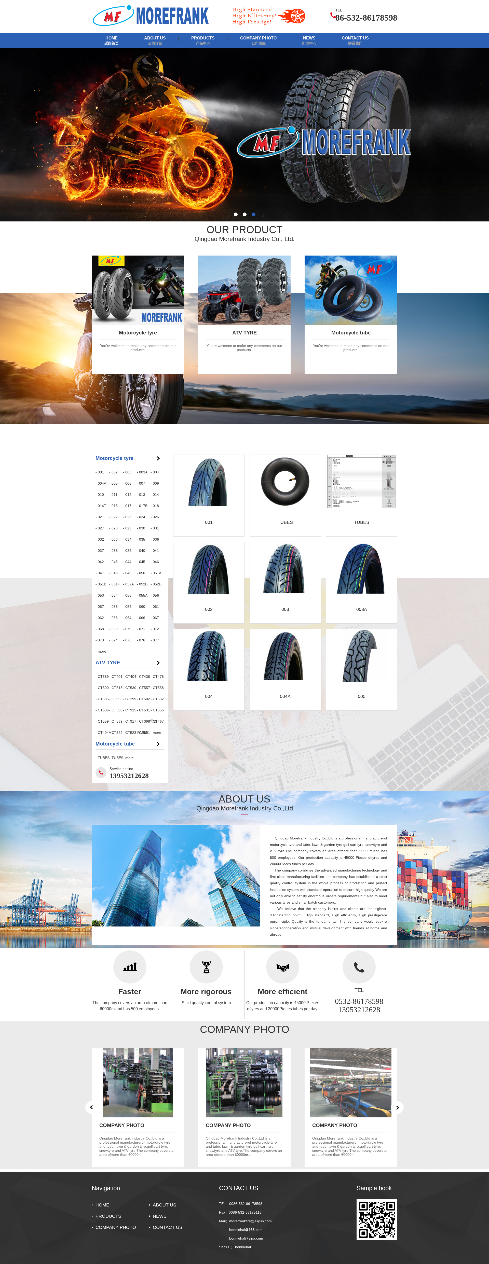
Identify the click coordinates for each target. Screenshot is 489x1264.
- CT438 (143, 677)
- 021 (100, 517)
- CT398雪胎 (144, 721)
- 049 (127, 573)
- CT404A (102, 733)
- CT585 (102, 699)
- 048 (113, 573)
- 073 (100, 640)
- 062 (100, 618)
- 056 (155, 595)
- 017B (142, 506)
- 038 (113, 551)
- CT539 (116, 721)
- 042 (100, 562)
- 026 (155, 517)
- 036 (155, 539)
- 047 (100, 573)
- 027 (100, 528)
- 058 (113, 607)
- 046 (155, 562)
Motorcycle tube (115, 744)
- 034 (127, 539)
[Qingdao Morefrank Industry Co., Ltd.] (155, 15)
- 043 (113, 562)
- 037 (100, 551)
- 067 (155, 618)
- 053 (100, 595)
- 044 (127, 562)
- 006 (127, 483)
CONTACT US (355, 40)
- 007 (141, 483)
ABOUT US (155, 40)
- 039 (127, 551)
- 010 (100, 495)
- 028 (113, 528)
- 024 (141, 517)
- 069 (113, 629)
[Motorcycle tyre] (244, 134)
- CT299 (129, 699)
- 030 (141, 528)
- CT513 (116, 688)
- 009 (155, 483)
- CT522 (116, 733)
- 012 (127, 495)
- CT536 (102, 710)
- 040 (141, 551)
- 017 (127, 506)
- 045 (141, 562)
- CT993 (116, 699)
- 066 (141, 618)
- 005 (113, 483)
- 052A (128, 584)
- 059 (127, 607)
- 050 (141, 573)
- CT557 (143, 688)
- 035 (141, 539)
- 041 (155, 551)
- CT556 (157, 710)
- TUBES (102, 758)
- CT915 (129, 710)
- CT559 (102, 721)
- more (101, 651)
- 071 (141, 629)
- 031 (155, 528)
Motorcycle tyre (114, 458)
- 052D (156, 584)
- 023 (127, 517)
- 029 (127, 528)
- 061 (155, 607)
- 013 (141, 495)
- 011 (113, 495)
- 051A (156, 573)
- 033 (113, 539)
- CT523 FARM (130, 733)
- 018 (155, 506)
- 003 (127, 472)
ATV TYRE (108, 662)
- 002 (113, 472)
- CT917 (129, 721)
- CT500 (102, 688)
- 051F (114, 584)
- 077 (155, 640)
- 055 (127, 595)
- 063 (113, 618)
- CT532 (157, 699)
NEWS (309, 40)
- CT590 (116, 710)
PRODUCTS (203, 40)
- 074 (113, 640)
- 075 (127, 640)
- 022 (113, 517)
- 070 (127, 629)
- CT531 (143, 710)
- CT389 (102, 677)
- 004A (101, 483)
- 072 (155, 629)
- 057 (100, 607)
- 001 (100, 472)
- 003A (142, 472)
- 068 (100, 629)
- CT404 (129, 677)
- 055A (142, 595)
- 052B (142, 584)
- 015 (113, 506)
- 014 (155, 495)
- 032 (100, 539)
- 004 (155, 472)
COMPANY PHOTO (258, 40)
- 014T (101, 506)
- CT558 (157, 688)
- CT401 (116, 677)
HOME (111, 40)
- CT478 (157, 677)
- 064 (127, 618)
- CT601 (143, 733)
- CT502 (143, 699)
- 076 (141, 640)
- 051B (101, 584)
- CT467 (157, 721)
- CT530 (129, 688)
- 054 (113, 595)
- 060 (141, 607)
